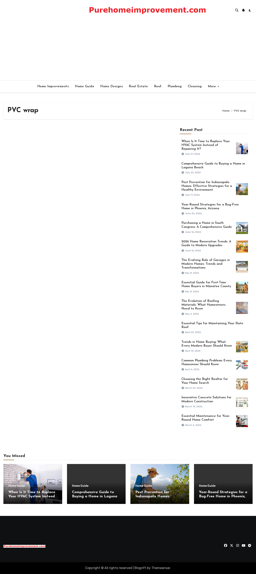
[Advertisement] (128, 50)
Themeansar (160, 568)
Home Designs (111, 86)
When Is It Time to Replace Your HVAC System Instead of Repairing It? (205, 145)
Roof (158, 86)
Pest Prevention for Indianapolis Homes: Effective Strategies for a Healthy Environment (206, 186)
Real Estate (138, 86)
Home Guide (84, 86)
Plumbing (175, 86)
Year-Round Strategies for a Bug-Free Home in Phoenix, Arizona (223, 497)
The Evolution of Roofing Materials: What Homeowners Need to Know (203, 304)
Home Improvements (53, 86)
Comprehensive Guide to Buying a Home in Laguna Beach (94, 497)
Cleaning (195, 86)
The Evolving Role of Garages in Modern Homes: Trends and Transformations (205, 264)
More (212, 86)
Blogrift (140, 568)
